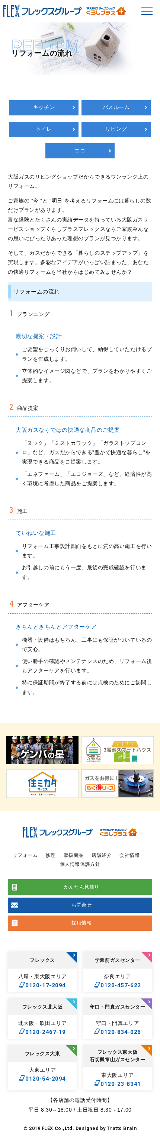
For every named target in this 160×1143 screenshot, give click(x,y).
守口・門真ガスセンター (117, 1007)
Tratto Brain (122, 1128)
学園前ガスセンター (117, 960)
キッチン (44, 107)
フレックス (42, 960)
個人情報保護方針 (80, 864)
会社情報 (129, 855)
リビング (116, 129)
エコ (79, 151)
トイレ (44, 129)
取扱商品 (74, 855)
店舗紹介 (102, 855)
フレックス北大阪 (42, 1007)
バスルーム (116, 107)
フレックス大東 (42, 1053)
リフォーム (25, 855)
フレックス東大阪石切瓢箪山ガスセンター (117, 1055)
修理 (50, 855)
